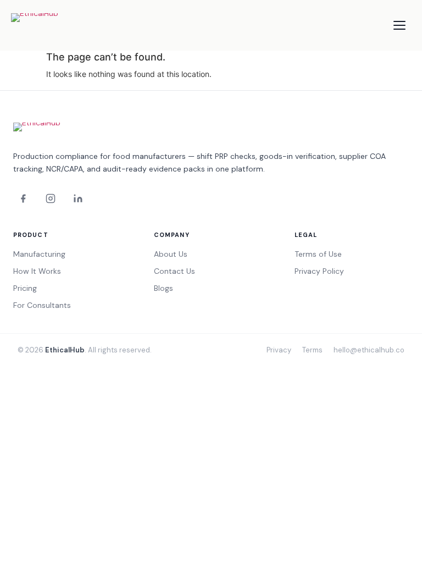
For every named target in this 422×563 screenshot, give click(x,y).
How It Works (37, 271)
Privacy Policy (319, 271)
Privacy (278, 350)
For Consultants (42, 305)
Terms (312, 350)
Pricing (25, 288)
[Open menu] (399, 25)
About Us (170, 254)
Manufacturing (39, 254)
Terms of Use (318, 254)
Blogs (163, 288)
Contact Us (174, 271)
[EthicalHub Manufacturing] (51, 131)
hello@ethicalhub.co (369, 350)
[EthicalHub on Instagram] (50, 198)
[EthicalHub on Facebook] (23, 198)
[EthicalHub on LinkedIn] (78, 198)
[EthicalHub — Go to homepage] (55, 25)
